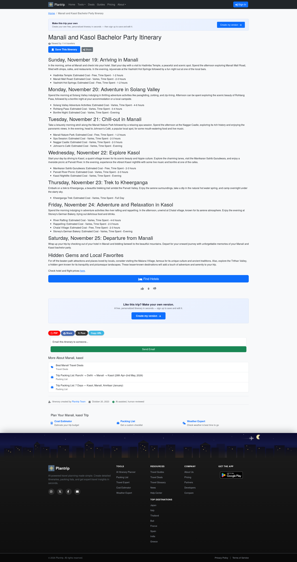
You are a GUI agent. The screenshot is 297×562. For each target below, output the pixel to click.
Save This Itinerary (66, 49)
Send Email (148, 349)
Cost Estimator (123, 487)
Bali (152, 520)
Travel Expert (122, 482)
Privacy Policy (221, 557)
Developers (190, 487)
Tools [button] (81, 4)
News (153, 487)
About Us (189, 471)
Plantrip (59, 4)
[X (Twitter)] (60, 492)
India (152, 536)
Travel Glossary (158, 482)
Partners (188, 482)
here (82, 270)
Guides (101, 4)
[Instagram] (51, 492)
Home (72, 4)
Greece (154, 541)
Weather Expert (124, 492)
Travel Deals (156, 477)
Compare (189, 492)
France (153, 525)
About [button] (121, 4)
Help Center (156, 492)
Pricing (111, 4)
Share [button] (69, 333)
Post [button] (82, 333)
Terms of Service (240, 557)
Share (88, 49)
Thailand (154, 515)
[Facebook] (69, 492)
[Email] (77, 492)
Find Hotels (151, 278)
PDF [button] (55, 333)
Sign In (242, 4)
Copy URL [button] (96, 333)
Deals (91, 4)
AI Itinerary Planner (126, 471)
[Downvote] (154, 288)
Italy (152, 510)
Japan (153, 505)
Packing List (122, 477)
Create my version (229, 24)
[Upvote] (142, 288)
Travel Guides (157, 471)
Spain (153, 531)
